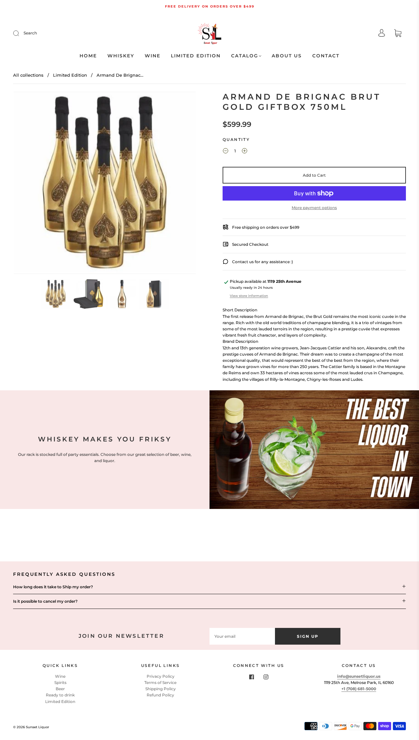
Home (88, 56)
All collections (28, 75)
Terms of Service (160, 682)
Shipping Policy (160, 688)
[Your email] (242, 636)
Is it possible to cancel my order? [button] (45, 601)
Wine (152, 56)
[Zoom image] (104, 184)
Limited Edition (196, 56)
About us (287, 56)
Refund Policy (160, 694)
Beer (60, 688)
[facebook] (251, 677)
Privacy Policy (160, 676)
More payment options (314, 207)
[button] (32, 184)
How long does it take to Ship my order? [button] (53, 586)
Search (30, 32)
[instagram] (266, 677)
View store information (249, 296)
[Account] (382, 34)
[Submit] (20, 33)
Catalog (244, 56)
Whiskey (120, 56)
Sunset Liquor (37, 727)
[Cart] (398, 34)
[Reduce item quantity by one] (225, 152)
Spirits (60, 682)
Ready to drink (60, 694)
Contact (325, 56)
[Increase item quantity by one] (244, 152)
